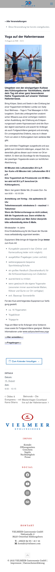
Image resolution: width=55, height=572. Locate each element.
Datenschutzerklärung (34, 563)
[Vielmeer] (28, 4)
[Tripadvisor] (27, 502)
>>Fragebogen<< (13, 342)
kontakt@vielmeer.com (29, 543)
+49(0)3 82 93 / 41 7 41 (29, 541)
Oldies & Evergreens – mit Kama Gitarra (13, 399)
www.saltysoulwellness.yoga (36, 331)
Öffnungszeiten (27, 447)
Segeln (27, 452)
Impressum (15, 563)
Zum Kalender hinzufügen (24, 361)
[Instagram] (27, 493)
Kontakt (27, 445)
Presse (28, 457)
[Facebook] (27, 475)
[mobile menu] (51, 4)
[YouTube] (27, 484)
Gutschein (27, 449)
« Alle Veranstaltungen (16, 21)
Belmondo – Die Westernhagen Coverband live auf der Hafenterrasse (34, 399)
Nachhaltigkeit (27, 454)
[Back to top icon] (27, 555)
